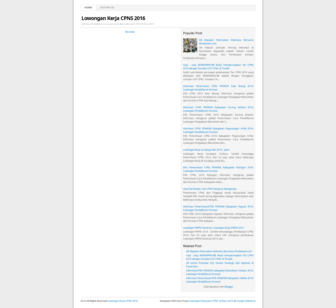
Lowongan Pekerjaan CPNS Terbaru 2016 (211, 301)
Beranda (130, 31)
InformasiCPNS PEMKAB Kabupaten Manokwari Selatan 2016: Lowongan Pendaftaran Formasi (220, 272)
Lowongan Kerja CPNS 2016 (113, 18)
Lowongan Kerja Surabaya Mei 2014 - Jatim (206, 149)
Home (88, 7)
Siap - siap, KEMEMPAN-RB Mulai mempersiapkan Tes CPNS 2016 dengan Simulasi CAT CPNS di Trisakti (218, 66)
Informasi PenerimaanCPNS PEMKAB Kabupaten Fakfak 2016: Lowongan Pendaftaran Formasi (220, 279)
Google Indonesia (246, 301)
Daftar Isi (107, 7)
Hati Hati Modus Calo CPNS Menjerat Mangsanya (209, 188)
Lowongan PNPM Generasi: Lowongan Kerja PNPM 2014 (213, 227)
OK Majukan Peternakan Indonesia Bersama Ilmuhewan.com (219, 251)
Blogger (229, 286)
